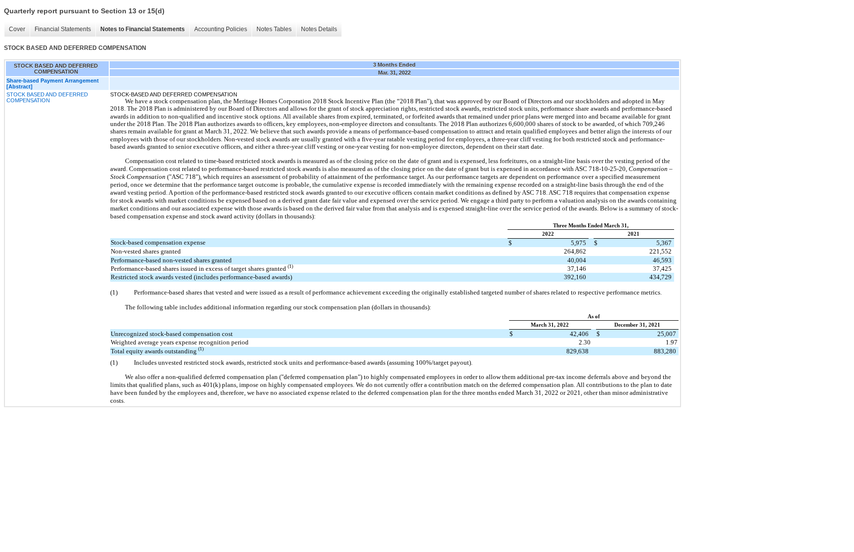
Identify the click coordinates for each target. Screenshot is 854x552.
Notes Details (319, 29)
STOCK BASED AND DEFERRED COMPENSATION (47, 97)
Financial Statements (63, 29)
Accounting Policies (220, 29)
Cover (17, 29)
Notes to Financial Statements (142, 29)
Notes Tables (274, 29)
